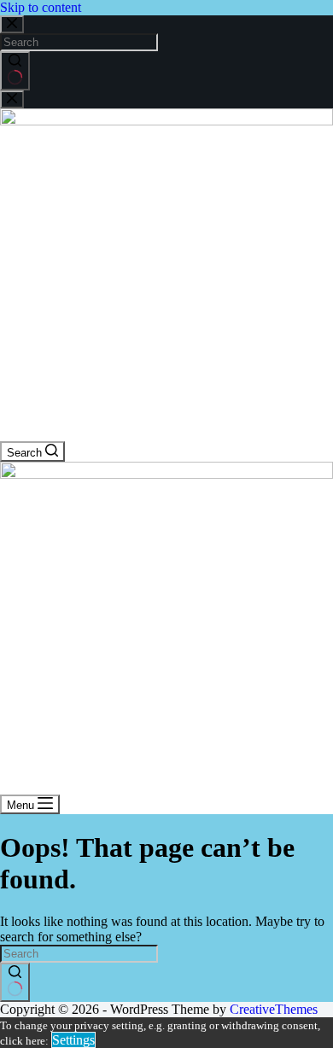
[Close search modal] (12, 24)
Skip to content (40, 7)
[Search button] (15, 70)
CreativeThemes (274, 1009)
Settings (73, 1040)
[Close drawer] (12, 99)
